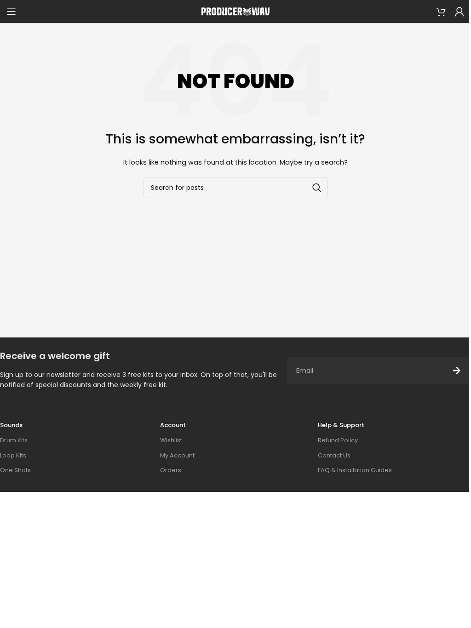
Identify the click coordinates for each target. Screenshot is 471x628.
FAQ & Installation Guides (355, 470)
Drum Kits (14, 440)
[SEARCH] (316, 187)
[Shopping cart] (441, 11)
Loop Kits (13, 455)
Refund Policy (338, 440)
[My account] (459, 11)
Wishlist (171, 440)
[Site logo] (235, 11)
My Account (177, 455)
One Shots (15, 470)
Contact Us (334, 455)
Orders (170, 470)
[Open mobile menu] (11, 11)
